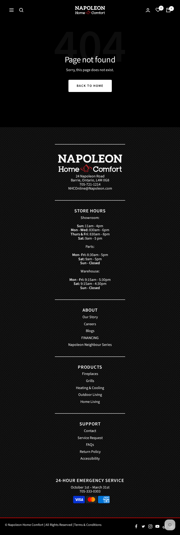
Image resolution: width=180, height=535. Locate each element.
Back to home (90, 86)
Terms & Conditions (87, 525)
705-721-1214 (90, 185)
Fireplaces (90, 374)
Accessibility (90, 459)
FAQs (90, 445)
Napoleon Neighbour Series (90, 345)
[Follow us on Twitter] (143, 526)
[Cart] (168, 10)
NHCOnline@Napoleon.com (90, 189)
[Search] (21, 10)
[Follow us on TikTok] (164, 526)
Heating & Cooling (90, 388)
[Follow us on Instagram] (150, 526)
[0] (158, 10)
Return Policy (90, 452)
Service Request (90, 438)
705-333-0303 (90, 491)
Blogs (90, 331)
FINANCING (90, 338)
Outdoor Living (90, 395)
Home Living (90, 402)
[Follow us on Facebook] (136, 526)
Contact (90, 431)
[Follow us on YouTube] (157, 526)
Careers (90, 324)
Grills (90, 381)
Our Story (90, 317)
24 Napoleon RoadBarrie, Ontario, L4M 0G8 (90, 178)
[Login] (148, 10)
